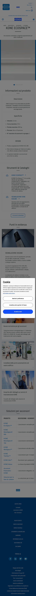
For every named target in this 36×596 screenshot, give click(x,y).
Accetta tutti (18, 311)
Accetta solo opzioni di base (17, 305)
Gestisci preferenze (18, 298)
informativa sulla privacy (9, 293)
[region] (18, 298)
